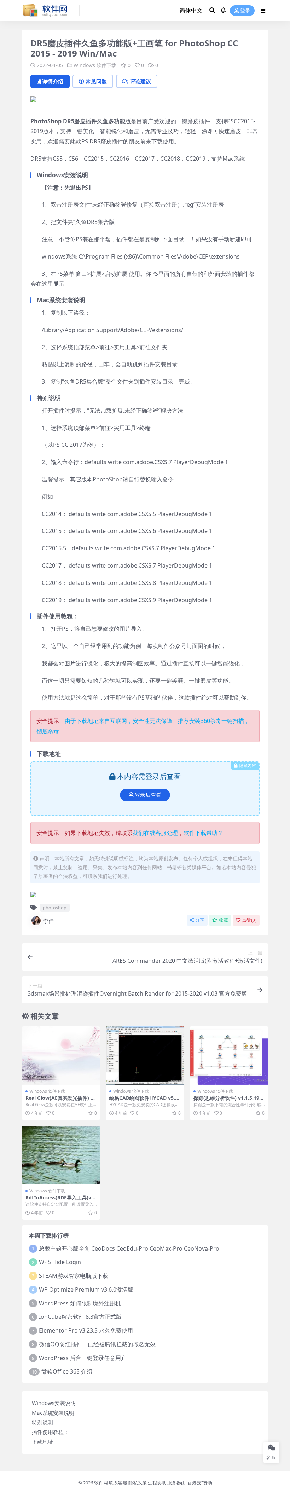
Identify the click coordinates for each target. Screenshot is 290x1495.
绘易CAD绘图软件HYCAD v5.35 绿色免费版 (143, 1100)
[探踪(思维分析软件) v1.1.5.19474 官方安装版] (229, 1055)
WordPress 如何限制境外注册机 (80, 1303)
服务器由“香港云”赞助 (189, 1482)
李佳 (48, 920)
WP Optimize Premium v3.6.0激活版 (86, 1289)
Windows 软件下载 (95, 65)
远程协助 (157, 1482)
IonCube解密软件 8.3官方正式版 (80, 1317)
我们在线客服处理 (155, 833)
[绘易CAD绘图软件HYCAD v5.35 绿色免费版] (145, 1055)
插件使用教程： (50, 1431)
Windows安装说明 (54, 1402)
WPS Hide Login (60, 1262)
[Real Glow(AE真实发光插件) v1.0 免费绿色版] (61, 1055)
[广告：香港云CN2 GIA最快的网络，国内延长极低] (33, 101)
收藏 (223, 920)
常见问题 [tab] (96, 81)
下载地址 (42, 1441)
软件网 (101, 1482)
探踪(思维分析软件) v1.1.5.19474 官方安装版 (227, 1100)
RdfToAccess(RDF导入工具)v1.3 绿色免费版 (60, 1200)
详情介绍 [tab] (52, 81)
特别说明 (42, 1422)
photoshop (54, 907)
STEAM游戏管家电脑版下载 (73, 1276)
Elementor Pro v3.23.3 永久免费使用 (86, 1330)
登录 (245, 10)
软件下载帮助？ (203, 833)
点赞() (249, 920)
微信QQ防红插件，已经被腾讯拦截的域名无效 (97, 1344)
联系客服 (118, 1482)
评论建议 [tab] (140, 81)
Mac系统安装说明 (53, 1412)
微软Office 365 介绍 (66, 1371)
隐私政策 (137, 1482)
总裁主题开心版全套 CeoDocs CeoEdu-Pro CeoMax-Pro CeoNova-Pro (129, 1248)
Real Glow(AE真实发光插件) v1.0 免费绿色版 (59, 1100)
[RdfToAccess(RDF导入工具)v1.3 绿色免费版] (61, 1155)
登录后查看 (148, 795)
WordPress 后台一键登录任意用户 (83, 1358)
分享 (199, 920)
